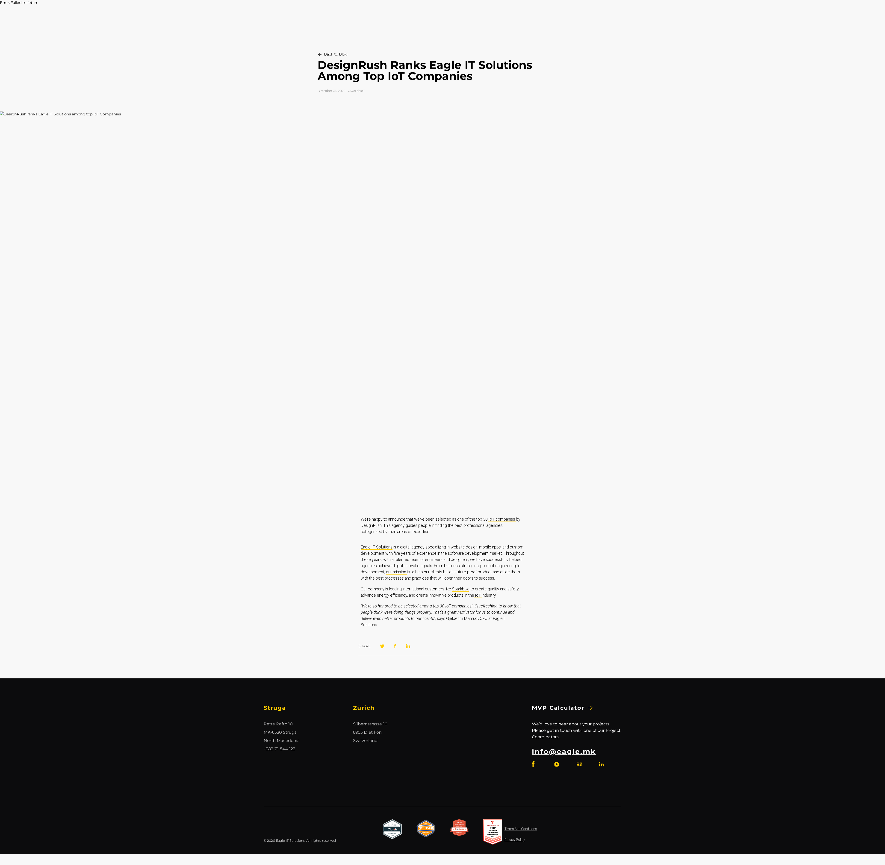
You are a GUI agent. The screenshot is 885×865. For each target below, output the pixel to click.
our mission (396, 571)
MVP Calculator (558, 707)
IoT (478, 595)
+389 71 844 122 (279, 748)
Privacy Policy (514, 840)
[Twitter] (382, 646)
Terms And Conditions (520, 829)
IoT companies (502, 519)
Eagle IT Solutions (376, 547)
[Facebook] (395, 646)
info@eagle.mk (564, 751)
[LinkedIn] (408, 646)
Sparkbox (460, 588)
